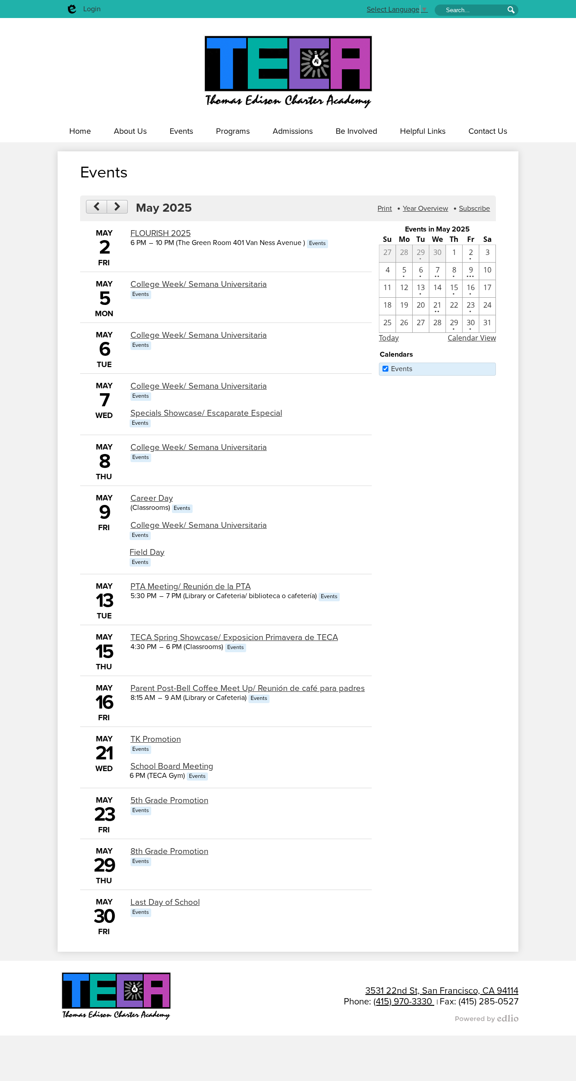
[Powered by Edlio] (346, 1018)
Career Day (151, 498)
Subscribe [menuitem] (474, 208)
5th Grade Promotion (169, 800)
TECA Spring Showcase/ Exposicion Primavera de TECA (234, 637)
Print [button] (385, 208)
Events (401, 368)
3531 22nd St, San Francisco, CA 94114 (441, 991)
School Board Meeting (171, 766)
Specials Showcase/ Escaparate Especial (206, 413)
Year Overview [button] (425, 208)
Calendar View (472, 338)
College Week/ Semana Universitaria (198, 284)
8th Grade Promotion (169, 851)
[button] (130, 131)
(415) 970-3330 (404, 1001)
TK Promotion (155, 739)
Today (389, 338)
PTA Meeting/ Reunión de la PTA (190, 586)
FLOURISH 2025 (160, 233)
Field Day (147, 552)
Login (83, 11)
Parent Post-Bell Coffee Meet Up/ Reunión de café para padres (247, 688)
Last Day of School (165, 902)
